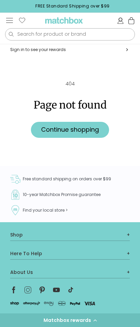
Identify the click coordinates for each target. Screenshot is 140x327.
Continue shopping (70, 129)
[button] (70, 320)
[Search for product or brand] (11, 34)
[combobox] (70, 34)
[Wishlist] (22, 20)
